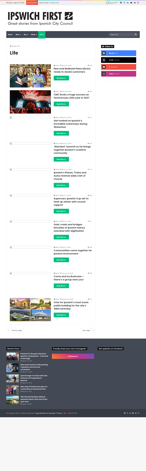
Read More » (61, 78)
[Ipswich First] (41, 18)
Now (17, 34)
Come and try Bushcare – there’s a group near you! (69, 278)
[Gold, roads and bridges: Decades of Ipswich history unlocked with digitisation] (30, 231)
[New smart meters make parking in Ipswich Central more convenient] (12, 368)
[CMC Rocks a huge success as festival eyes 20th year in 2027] (30, 101)
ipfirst (57, 65)
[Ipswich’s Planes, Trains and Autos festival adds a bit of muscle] (30, 179)
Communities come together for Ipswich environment (73, 252)
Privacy (59, 413)
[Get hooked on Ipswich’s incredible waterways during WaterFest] (30, 128)
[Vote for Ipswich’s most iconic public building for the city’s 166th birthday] (30, 309)
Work (33, 34)
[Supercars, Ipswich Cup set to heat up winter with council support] (30, 205)
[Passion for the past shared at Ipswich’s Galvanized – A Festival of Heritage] (12, 357)
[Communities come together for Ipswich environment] (30, 257)
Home (10, 34)
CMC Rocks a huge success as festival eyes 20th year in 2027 (71, 96)
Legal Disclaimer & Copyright (45, 413)
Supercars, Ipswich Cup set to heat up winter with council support (71, 202)
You (25, 34)
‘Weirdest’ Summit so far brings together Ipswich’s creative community (72, 150)
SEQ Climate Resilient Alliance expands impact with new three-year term (34, 399)
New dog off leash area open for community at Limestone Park (34, 387)
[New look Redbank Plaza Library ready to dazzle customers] (30, 75)
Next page (86, 330)
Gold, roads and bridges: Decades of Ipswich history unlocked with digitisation (69, 227)
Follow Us (74, 356)
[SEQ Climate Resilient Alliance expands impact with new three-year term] (12, 400)
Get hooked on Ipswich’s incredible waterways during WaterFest (70, 124)
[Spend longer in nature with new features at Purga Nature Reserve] (12, 378)
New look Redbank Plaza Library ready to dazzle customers (72, 70)
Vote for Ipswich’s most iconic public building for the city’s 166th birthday (71, 305)
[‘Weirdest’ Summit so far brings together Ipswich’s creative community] (30, 153)
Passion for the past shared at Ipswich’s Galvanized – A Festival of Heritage (34, 356)
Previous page (17, 330)
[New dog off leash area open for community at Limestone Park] (12, 389)
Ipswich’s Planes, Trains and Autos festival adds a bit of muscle (70, 176)
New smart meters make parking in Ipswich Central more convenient (34, 367)
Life (41, 34)
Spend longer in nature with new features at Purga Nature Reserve (63, 3)
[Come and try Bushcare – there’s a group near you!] (30, 283)
